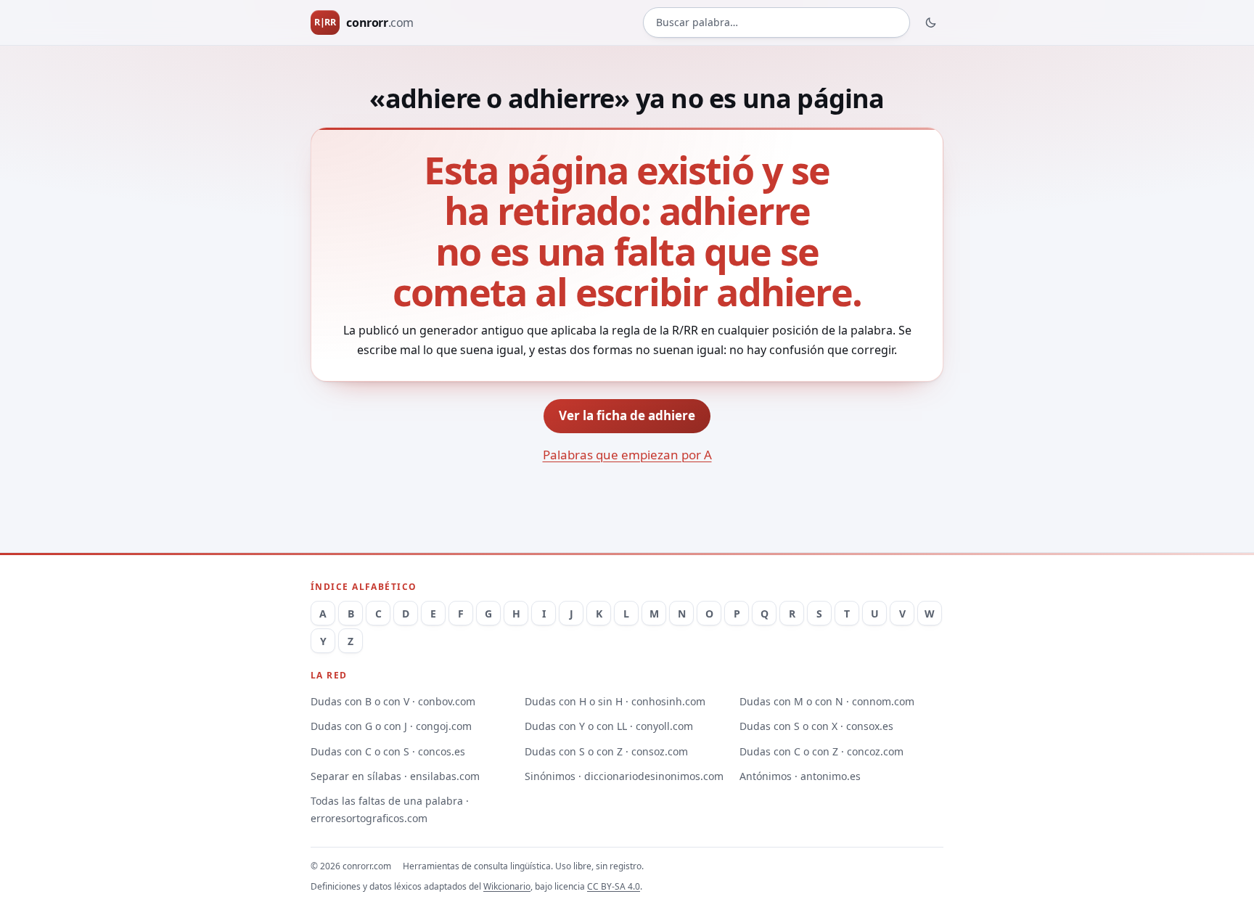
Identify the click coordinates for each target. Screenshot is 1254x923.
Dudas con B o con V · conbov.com (393, 701)
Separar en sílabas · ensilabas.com (395, 776)
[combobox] (776, 22)
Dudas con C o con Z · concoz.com (821, 751)
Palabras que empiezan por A (627, 454)
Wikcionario (506, 886)
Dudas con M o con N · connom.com (826, 701)
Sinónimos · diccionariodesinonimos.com (624, 776)
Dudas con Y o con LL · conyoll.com (609, 726)
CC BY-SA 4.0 (613, 886)
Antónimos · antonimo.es (800, 776)
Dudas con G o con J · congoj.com (391, 726)
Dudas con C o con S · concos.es (388, 751)
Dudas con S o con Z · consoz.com (606, 751)
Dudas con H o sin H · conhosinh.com (615, 701)
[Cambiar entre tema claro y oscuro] (931, 22)
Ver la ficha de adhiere (627, 415)
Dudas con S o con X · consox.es (816, 726)
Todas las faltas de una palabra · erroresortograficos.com (390, 809)
